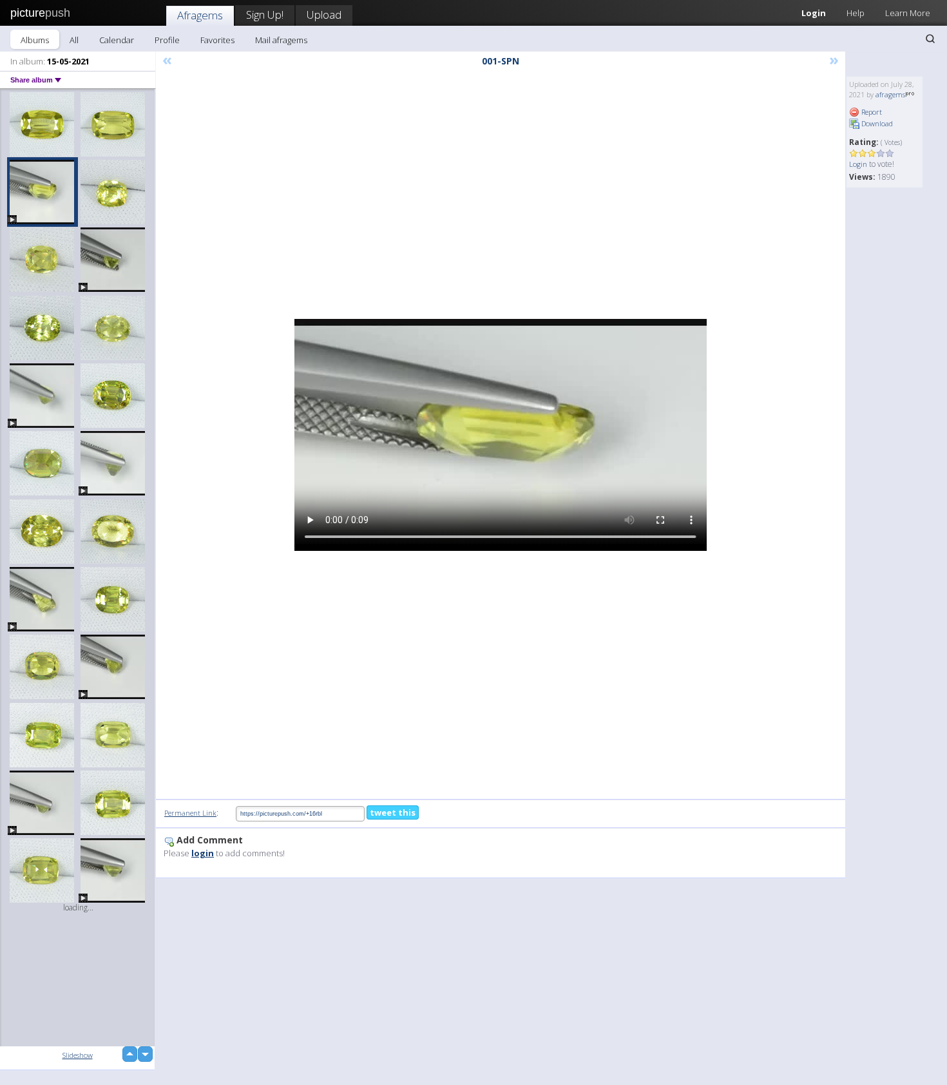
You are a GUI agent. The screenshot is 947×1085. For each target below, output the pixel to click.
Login (813, 13)
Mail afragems (281, 40)
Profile (167, 40)
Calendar (116, 40)
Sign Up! (264, 14)
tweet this (393, 812)
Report (870, 112)
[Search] (930, 38)
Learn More (907, 13)
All (74, 40)
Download (876, 123)
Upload (324, 14)
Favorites (217, 40)
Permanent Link (190, 813)
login (202, 853)
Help (856, 13)
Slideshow (77, 1055)
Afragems (200, 15)
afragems (890, 94)
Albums (35, 40)
